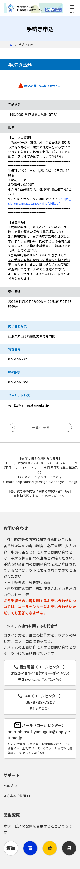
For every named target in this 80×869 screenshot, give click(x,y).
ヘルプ (8, 786)
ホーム (8, 44)
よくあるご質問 (15, 796)
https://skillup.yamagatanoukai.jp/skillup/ (40, 201)
